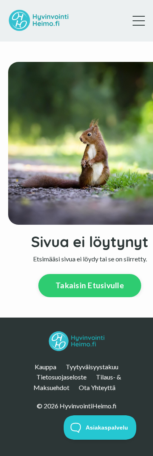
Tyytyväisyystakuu (92, 366)
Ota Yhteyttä (97, 387)
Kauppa (45, 366)
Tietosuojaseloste (61, 377)
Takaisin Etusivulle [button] (89, 285)
